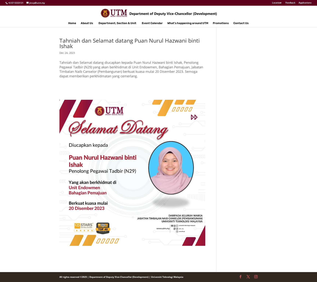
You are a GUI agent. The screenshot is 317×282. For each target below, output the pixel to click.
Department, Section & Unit (117, 23)
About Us (87, 23)
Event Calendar (152, 23)
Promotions (221, 23)
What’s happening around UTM (187, 23)
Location (276, 3)
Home (72, 23)
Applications (305, 3)
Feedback (290, 3)
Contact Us (241, 23)
